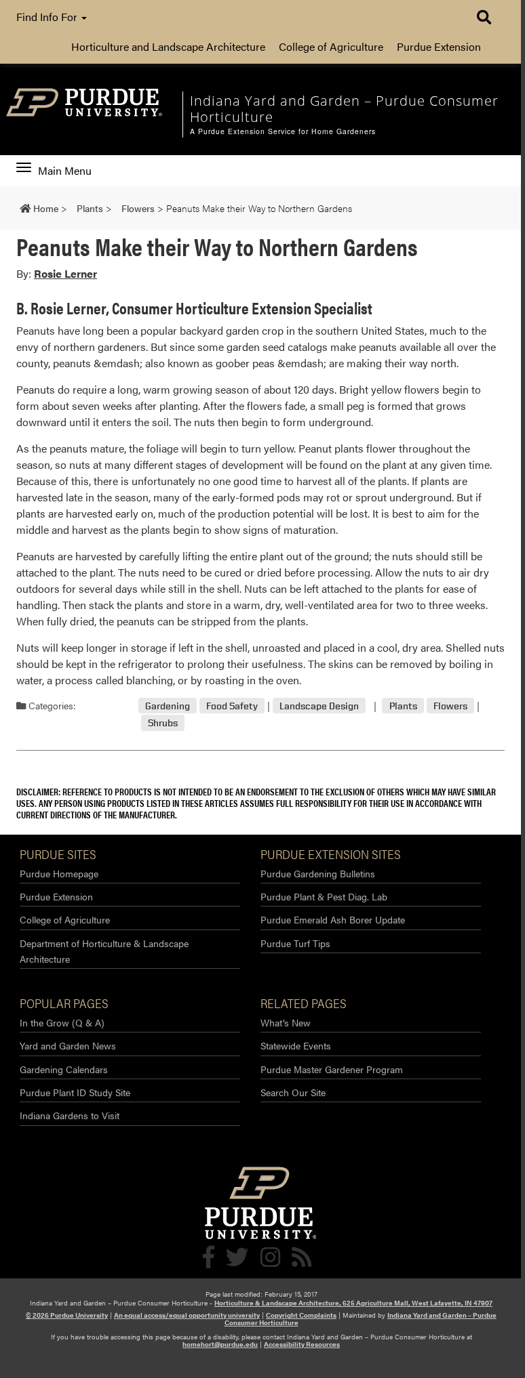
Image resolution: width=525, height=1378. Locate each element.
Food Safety (232, 705)
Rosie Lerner (65, 273)
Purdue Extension (439, 46)
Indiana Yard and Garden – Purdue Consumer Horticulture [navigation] (344, 108)
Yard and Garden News (68, 1045)
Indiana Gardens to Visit (69, 1115)
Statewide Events (295, 1045)
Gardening (167, 705)
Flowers (450, 705)
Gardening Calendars (64, 1069)
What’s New (285, 1022)
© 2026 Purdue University (67, 1315)
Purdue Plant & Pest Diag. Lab (323, 896)
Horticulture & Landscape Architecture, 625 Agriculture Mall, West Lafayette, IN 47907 (353, 1303)
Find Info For (48, 16)
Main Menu (64, 171)
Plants (403, 705)
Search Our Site (293, 1092)
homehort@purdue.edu (220, 1344)
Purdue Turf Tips (295, 943)
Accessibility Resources (302, 1344)
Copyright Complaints (301, 1315)
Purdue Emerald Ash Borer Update (332, 919)
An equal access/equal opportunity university (187, 1315)
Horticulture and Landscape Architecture (168, 46)
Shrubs (163, 722)
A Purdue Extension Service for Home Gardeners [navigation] (283, 131)
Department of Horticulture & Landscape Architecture (104, 950)
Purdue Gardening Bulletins (317, 873)
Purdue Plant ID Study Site (75, 1092)
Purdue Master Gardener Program (331, 1069)
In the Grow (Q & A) (62, 1022)
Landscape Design (319, 705)
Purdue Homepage (59, 873)
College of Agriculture (331, 46)
